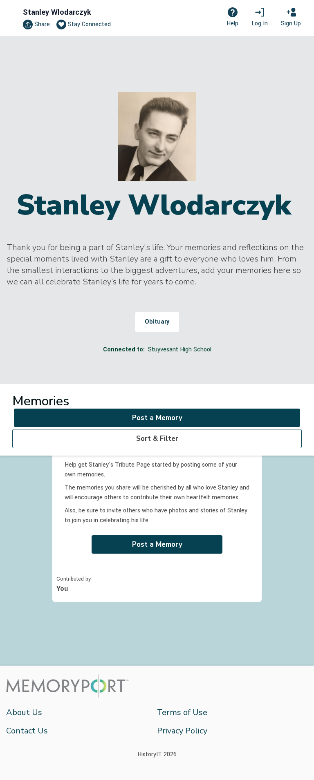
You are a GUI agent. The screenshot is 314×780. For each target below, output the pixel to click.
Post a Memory (157, 417)
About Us (24, 712)
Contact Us (27, 730)
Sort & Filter (157, 438)
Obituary (157, 321)
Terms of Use (182, 712)
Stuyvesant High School (179, 349)
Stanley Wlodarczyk (57, 12)
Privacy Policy (182, 730)
